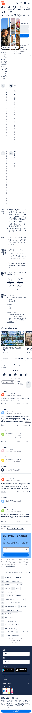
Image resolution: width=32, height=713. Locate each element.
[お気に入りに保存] (22, 332)
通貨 (4, 658)
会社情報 (4, 680)
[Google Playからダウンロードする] (8, 670)
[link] (12, 346)
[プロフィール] (29, 3)
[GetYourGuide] (3, 3)
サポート (4, 676)
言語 (4, 650)
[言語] (25, 3)
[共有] (29, 15)
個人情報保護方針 (10, 566)
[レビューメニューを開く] (29, 395)
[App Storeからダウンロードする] (21, 670)
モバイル (4, 666)
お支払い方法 (6, 686)
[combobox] (19, 384)
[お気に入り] (21, 3)
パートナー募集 (6, 683)
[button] (8, 15)
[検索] (17, 3)
